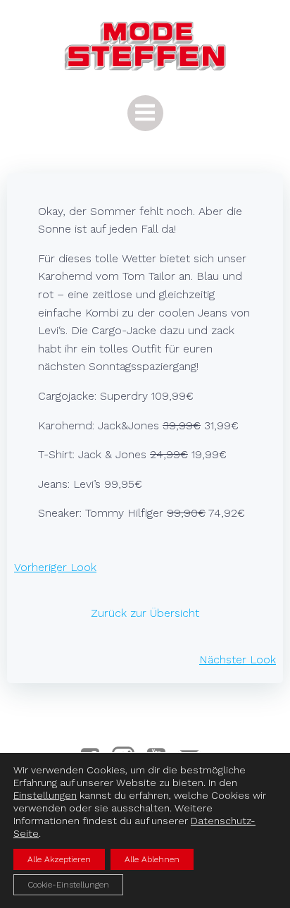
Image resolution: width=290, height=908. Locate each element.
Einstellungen (45, 795)
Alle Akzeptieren (59, 859)
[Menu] (145, 113)
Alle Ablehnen (152, 859)
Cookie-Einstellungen (68, 885)
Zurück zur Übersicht (145, 613)
